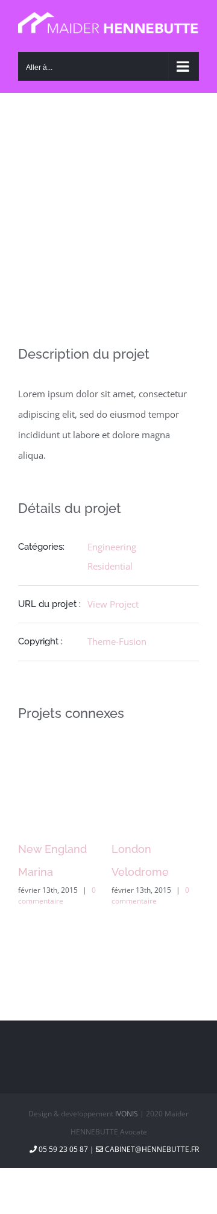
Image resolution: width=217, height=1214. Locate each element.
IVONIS (126, 1114)
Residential (110, 566)
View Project (113, 604)
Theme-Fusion (116, 641)
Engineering (111, 547)
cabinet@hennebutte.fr (151, 1149)
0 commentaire (57, 895)
